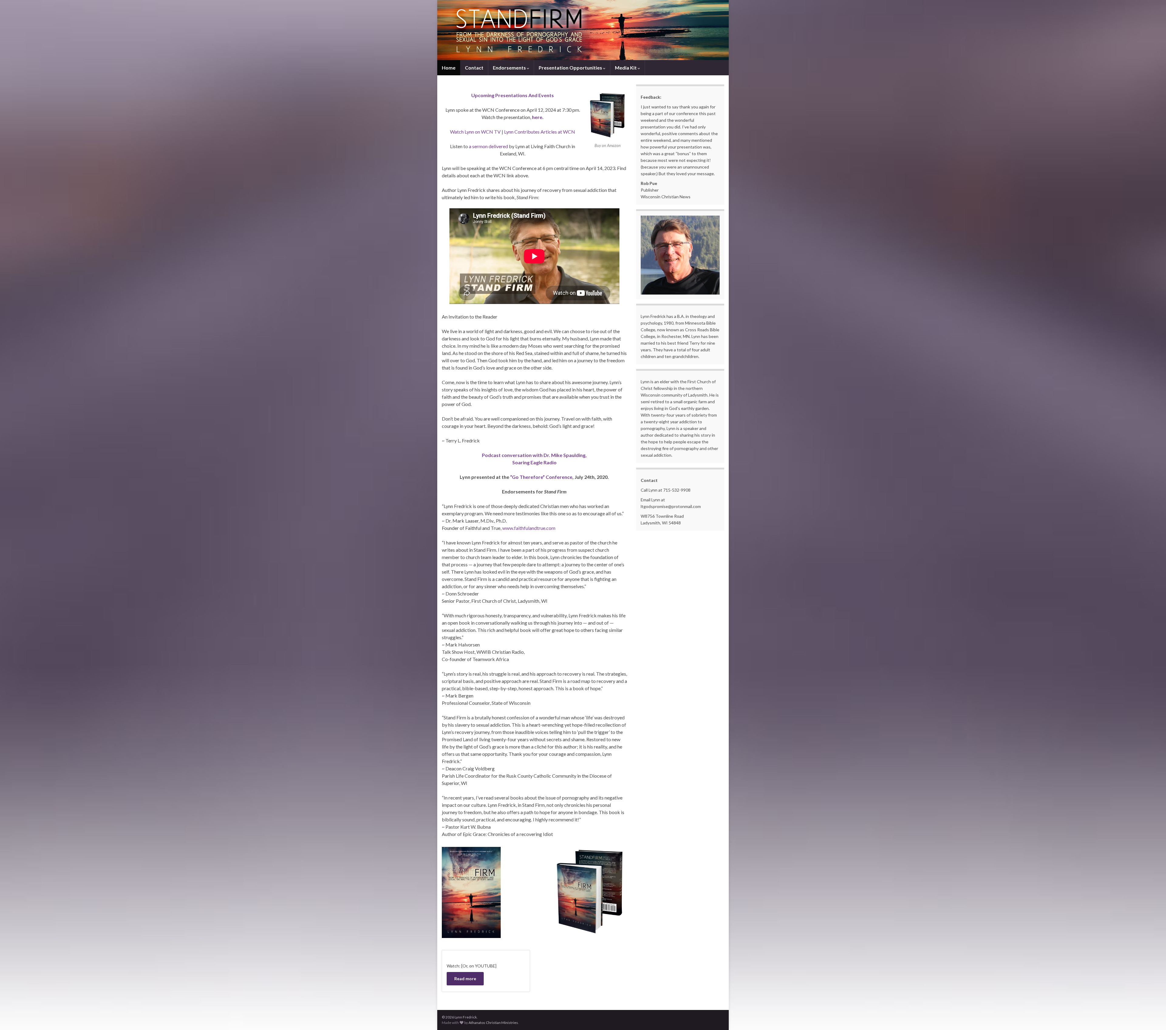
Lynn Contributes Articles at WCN (539, 132)
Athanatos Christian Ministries (493, 1022)
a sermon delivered (488, 146)
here (537, 117)
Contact (474, 67)
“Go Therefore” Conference (540, 477)
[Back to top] (1152, 1016)
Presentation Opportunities (571, 67)
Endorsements (510, 67)
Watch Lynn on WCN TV (476, 132)
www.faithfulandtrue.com (528, 528)
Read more (465, 978)
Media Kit (626, 67)
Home (448, 67)
